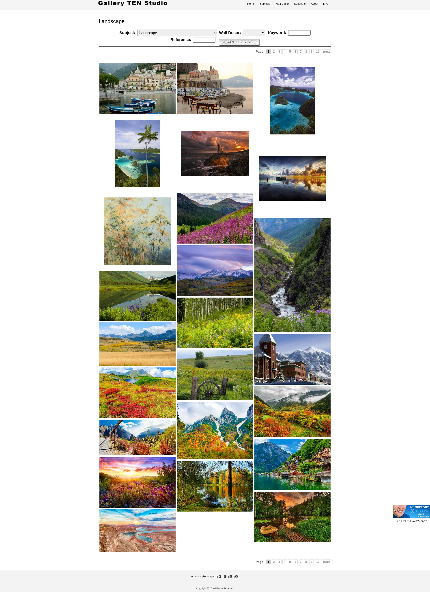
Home (251, 3)
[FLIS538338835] (137, 296)
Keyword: (277, 33)
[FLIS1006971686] (215, 218)
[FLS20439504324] (292, 411)
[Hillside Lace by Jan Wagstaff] (137, 231)
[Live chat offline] (411, 517)
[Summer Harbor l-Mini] (137, 88)
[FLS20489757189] (137, 437)
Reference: (180, 40)
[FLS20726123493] (215, 486)
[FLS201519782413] (137, 392)
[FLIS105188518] (215, 375)
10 (318, 51)
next (326, 51)
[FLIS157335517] (292, 359)
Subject (211, 576)
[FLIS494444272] (137, 344)
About (314, 3)
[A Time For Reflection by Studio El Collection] (292, 178)
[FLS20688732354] (292, 464)
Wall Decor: (230, 33)
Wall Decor (282, 3)
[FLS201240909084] (215, 430)
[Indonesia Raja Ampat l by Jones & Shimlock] (292, 101)
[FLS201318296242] (137, 530)
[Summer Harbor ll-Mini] (215, 88)
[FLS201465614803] (292, 517)
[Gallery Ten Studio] (132, 3)
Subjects (265, 3)
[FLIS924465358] (215, 270)
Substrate (300, 3)
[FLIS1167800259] (292, 275)
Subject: (127, 33)
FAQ (325, 3)
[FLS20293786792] (137, 482)
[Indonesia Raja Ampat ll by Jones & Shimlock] (137, 153)
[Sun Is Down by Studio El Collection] (215, 153)
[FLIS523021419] (215, 323)
